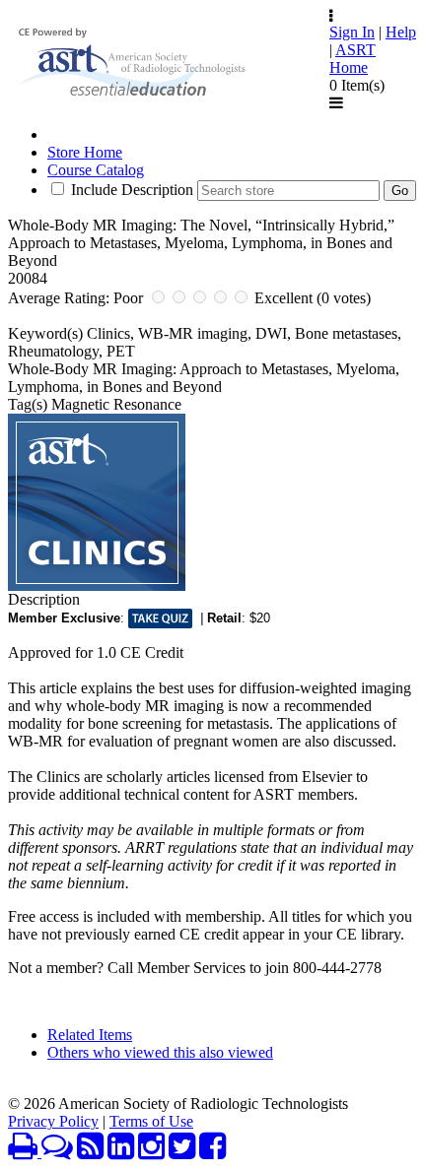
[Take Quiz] (160, 618)
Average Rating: (58, 298)
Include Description (132, 189)
